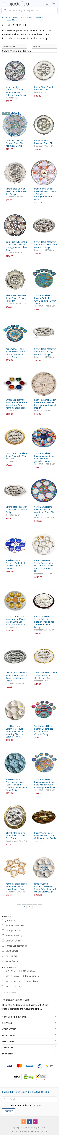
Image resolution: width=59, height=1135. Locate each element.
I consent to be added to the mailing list (23, 1105)
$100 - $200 (32, 976)
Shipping (7, 1023)
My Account (9, 1035)
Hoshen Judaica (14, 935)
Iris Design (11, 955)
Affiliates (7, 1047)
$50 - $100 (12, 976)
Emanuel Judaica (14, 940)
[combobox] (29, 10)
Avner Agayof (13, 961)
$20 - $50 (29, 971)
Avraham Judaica (14, 925)
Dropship (7, 1053)
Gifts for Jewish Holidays (21, 17)
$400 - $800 (33, 981)
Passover (39, 17)
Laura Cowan (13, 950)
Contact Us (9, 1029)
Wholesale (8, 1041)
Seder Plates (12, 20)
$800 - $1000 (13, 986)
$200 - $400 (12, 981)
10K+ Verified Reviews (14, 1016)
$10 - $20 (11, 971)
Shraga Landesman (16, 945)
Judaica (10, 920)
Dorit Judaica (13, 930)
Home (4, 17)
